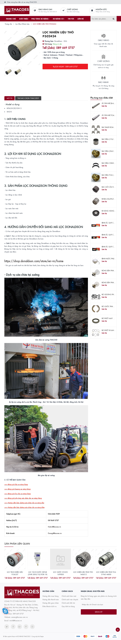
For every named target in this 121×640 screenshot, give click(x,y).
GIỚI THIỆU (23, 19)
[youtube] (26, 626)
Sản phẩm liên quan (17, 543)
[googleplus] (19, 626)
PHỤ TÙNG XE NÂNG (40, 19)
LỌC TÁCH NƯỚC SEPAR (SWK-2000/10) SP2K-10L (37, 573)
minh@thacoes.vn (15, 620)
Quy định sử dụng (68, 606)
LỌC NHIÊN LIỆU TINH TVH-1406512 (83, 573)
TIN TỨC (71, 19)
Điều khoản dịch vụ (49, 606)
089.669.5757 (18, 613)
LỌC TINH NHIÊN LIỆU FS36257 (15, 573)
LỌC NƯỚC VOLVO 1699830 (60, 573)
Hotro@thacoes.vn (54, 527)
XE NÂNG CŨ (58, 19)
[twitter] (6, 626)
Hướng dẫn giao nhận (51, 603)
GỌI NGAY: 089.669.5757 (66, 66)
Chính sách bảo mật (69, 596)
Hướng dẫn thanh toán (51, 599)
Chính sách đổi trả (68, 603)
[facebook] (13, 626)
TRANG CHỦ (11, 19)
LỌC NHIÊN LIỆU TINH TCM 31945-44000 (106, 573)
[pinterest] (32, 626)
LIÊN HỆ (81, 19)
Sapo (41, 636)
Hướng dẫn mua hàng (50, 596)
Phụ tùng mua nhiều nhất (101, 97)
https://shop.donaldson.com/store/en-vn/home (33, 261)
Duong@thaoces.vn (55, 533)
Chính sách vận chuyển (70, 599)
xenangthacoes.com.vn (19, 617)
